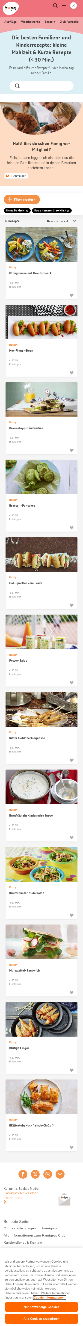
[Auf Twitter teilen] (35, 1174)
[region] (41, 1287)
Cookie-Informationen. (49, 1297)
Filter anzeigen (24, 199)
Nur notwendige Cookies (41, 1307)
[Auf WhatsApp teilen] (47, 1174)
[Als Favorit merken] (71, 295)
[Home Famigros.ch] (11, 8)
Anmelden (19, 176)
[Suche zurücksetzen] (66, 85)
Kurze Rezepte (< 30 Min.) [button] (50, 210)
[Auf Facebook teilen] (22, 1174)
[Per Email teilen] (60, 1174)
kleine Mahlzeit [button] (15, 210)
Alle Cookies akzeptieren (41, 1318)
